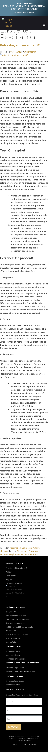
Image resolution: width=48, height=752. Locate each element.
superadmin (30, 51)
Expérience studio (14, 647)
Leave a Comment (29, 554)
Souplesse (27, 547)
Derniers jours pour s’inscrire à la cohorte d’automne (24, 8)
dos (25, 551)
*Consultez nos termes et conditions (24, 744)
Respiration (15, 547)
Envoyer (13, 727)
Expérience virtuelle (15, 607)
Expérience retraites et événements (22, 663)
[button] (44, 25)
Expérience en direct (15, 676)
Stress (20, 551)
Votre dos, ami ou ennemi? (20, 45)
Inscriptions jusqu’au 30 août (24, 12)
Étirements (34, 551)
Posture (4, 554)
